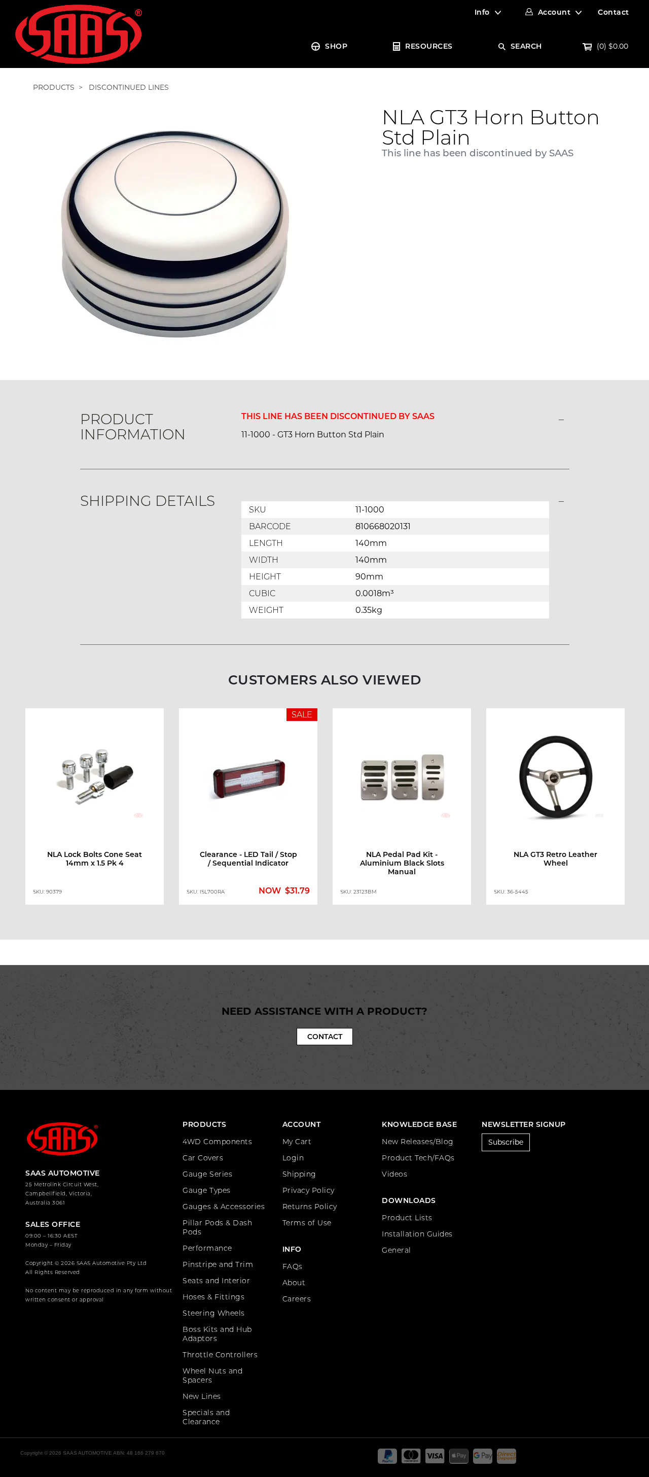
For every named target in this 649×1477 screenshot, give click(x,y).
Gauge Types (207, 1190)
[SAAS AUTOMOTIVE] (78, 33)
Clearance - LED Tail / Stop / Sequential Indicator (248, 859)
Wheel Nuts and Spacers (212, 1375)
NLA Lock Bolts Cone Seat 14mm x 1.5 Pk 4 (94, 859)
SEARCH (526, 46)
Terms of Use (307, 1222)
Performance (207, 1248)
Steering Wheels (214, 1313)
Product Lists (407, 1217)
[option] (94, 808)
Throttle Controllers (220, 1354)
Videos (394, 1174)
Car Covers (203, 1157)
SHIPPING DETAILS (147, 500)
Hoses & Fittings (213, 1296)
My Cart (297, 1141)
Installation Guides (417, 1234)
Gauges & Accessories (224, 1206)
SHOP (336, 46)
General (396, 1250)
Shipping (299, 1174)
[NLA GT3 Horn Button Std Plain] (175, 233)
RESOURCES (429, 46)
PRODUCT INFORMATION (133, 426)
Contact (613, 12)
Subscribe (505, 1142)
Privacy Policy (308, 1190)
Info (482, 12)
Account (554, 12)
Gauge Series (207, 1174)
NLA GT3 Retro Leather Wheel (555, 859)
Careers (296, 1298)
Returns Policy (309, 1206)
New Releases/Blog (418, 1141)
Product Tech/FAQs (418, 1157)
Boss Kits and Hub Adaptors (217, 1334)
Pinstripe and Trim (218, 1264)
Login (293, 1157)
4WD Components (217, 1141)
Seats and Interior (216, 1280)
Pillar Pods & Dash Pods (217, 1227)
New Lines (202, 1396)
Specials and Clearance (206, 1417)
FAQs (292, 1266)
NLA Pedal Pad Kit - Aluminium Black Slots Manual (402, 863)
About (294, 1282)
